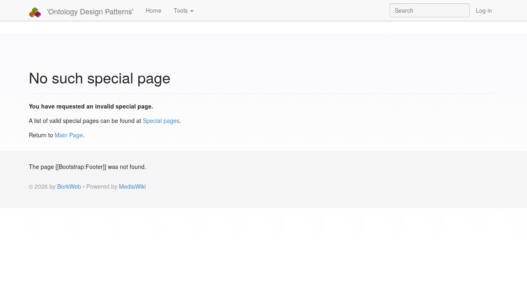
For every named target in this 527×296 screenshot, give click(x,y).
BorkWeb (69, 186)
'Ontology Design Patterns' (89, 11)
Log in (484, 10)
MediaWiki (132, 186)
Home (153, 10)
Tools (181, 10)
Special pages (161, 120)
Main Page (69, 135)
